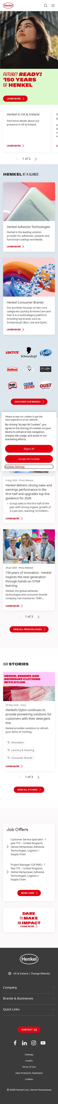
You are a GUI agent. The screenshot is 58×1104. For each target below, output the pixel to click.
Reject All (29, 448)
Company (10, 987)
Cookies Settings (15, 466)
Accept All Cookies (29, 459)
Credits (29, 1060)
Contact (27, 1030)
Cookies (29, 1079)
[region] (28, 441)
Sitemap (29, 1054)
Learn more (14, 99)
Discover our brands (28, 402)
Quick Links (11, 1009)
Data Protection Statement (29, 1073)
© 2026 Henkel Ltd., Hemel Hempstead (29, 1090)
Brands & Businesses (18, 998)
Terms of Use (29, 1066)
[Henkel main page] (8, 5)
